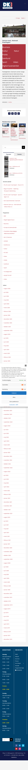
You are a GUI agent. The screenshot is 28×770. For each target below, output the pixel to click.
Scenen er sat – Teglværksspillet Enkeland (16, 159)
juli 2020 (6, 567)
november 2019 (8, 597)
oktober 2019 (7, 601)
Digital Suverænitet (10, 65)
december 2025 (8, 319)
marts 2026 (7, 307)
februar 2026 (7, 311)
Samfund (6, 58)
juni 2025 (6, 342)
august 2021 (7, 517)
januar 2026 (7, 315)
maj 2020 (6, 574)
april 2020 (6, 578)
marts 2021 (7, 536)
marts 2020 (7, 582)
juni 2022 (6, 479)
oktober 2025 (7, 326)
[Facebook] (16, 745)
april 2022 (6, 487)
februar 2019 (7, 631)
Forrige (18, 18)
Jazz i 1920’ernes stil (14, 166)
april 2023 (6, 441)
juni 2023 (6, 433)
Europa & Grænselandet (10, 227)
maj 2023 (6, 437)
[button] (25, 365)
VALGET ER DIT (8, 275)
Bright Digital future (9, 220)
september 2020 (8, 559)
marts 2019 (7, 628)
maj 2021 (6, 528)
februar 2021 (7, 540)
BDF (5, 216)
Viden (15, 62)
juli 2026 (6, 292)
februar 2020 (7, 586)
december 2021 (8, 502)
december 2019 (8, 593)
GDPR (17, 404)
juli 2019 (6, 612)
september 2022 (8, 467)
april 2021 (6, 532)
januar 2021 (7, 544)
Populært (8, 154)
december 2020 (8, 547)
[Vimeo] (23, 745)
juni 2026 (6, 296)
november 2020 (8, 551)
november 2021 (8, 506)
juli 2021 (6, 521)
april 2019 (6, 624)
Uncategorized (8, 271)
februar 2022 (7, 494)
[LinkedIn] (20, 745)
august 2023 (7, 426)
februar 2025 (7, 357)
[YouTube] (16, 749)
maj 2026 (6, 300)
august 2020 (7, 563)
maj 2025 (6, 345)
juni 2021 (6, 525)
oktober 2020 (7, 555)
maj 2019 (6, 620)
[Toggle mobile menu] (25, 3)
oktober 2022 (7, 464)
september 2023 (8, 422)
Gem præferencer (14, 401)
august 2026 (7, 288)
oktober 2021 (7, 509)
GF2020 (6, 241)
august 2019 (7, 608)
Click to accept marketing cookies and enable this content (14, 30)
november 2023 (8, 414)
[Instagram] (20, 749)
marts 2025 (7, 353)
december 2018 (8, 639)
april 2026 (6, 304)
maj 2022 (6, 483)
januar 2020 (7, 589)
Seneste (19, 154)
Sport (4, 62)
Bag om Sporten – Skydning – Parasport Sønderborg (14, 132)
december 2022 (8, 456)
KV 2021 (6, 252)
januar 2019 (7, 635)
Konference (7, 245)
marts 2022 (7, 490)
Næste (23, 18)
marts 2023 (7, 445)
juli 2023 (6, 429)
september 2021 (8, 513)
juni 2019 (6, 616)
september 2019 (8, 605)
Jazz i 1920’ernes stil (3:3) (15, 173)
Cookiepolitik (12, 404)
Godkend (14, 393)
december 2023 (8, 410)
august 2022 (7, 471)
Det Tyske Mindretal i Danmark (12, 200)
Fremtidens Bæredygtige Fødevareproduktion (10, 232)
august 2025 (7, 334)
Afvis (14, 397)
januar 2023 (7, 452)
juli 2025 (6, 338)
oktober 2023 (7, 418)
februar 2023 (7, 448)
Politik (5, 54)
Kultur (5, 51)
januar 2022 (7, 498)
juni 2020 (6, 570)
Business (6, 47)
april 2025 (6, 349)
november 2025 (8, 323)
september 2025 (8, 330)
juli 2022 (6, 475)
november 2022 (8, 460)
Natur (16, 51)
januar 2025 (7, 361)
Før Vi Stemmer (8, 237)
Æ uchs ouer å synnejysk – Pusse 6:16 (5, 130)
